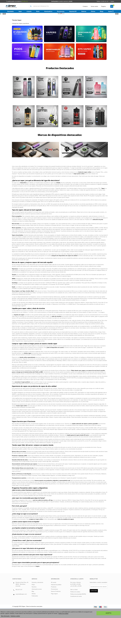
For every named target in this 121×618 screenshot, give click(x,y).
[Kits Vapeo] (91, 51)
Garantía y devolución (37, 582)
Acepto (108, 613)
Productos (53, 586)
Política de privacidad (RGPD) (78, 594)
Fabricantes (35, 596)
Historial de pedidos (56, 584)
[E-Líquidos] (27, 34)
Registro (103, 6)
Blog (33, 591)
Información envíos (37, 589)
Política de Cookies (63, 613)
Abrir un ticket (74, 589)
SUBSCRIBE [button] (94, 590)
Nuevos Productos (56, 591)
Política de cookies (75, 591)
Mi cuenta (53, 582)
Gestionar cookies (15, 616)
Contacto (85, 6)
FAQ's (33, 584)
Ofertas (34, 593)
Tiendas (112, 1)
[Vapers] (59, 34)
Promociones (54, 589)
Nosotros (34, 586)
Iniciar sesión (94, 6)
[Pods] (27, 51)
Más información (5, 616)
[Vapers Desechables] (59, 51)
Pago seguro (54, 593)
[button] (31, 6)
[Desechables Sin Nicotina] (91, 34)
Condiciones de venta (76, 596)
